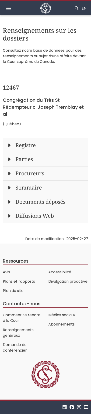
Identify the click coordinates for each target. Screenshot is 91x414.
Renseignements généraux (18, 332)
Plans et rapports (19, 281)
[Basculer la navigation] (8, 8)
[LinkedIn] (65, 407)
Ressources (15, 261)
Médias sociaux (62, 315)
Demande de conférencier (15, 347)
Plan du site (13, 290)
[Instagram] (79, 407)
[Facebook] (72, 407)
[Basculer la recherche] (76, 8)
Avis (6, 272)
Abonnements (61, 324)
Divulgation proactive (68, 281)
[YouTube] (86, 407)
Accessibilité (59, 272)
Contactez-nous (21, 304)
